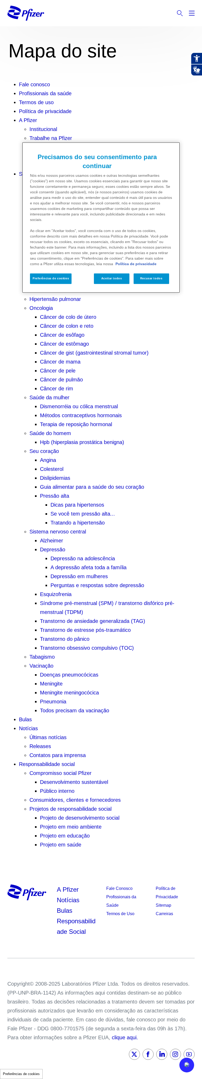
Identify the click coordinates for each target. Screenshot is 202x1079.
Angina (48, 460)
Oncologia (41, 308)
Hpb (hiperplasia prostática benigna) (82, 442)
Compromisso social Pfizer (60, 773)
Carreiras (164, 913)
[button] (186, 1065)
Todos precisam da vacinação (74, 710)
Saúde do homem (50, 433)
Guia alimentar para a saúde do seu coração (92, 487)
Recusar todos (151, 278)
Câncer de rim (56, 388)
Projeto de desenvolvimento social (79, 818)
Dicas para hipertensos (77, 505)
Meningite (51, 684)
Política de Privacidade (167, 892)
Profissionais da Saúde (121, 901)
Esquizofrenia (56, 594)
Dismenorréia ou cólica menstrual (79, 406)
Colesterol (51, 469)
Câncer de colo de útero (68, 317)
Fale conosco (34, 84)
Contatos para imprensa (57, 755)
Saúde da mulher (49, 397)
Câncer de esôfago (62, 335)
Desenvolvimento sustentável (74, 782)
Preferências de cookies (21, 1074)
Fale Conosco (119, 888)
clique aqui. (125, 1037)
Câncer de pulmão (61, 379)
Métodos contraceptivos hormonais (81, 415)
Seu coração (44, 451)
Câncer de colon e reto (66, 326)
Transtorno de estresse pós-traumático (85, 630)
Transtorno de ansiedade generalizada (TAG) (92, 621)
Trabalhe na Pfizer (50, 138)
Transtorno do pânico (64, 639)
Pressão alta (54, 496)
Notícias (28, 728)
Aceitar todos (111, 278)
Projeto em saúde (60, 845)
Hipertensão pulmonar (55, 299)
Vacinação (41, 666)
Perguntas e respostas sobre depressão (97, 585)
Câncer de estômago (64, 344)
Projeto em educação (65, 836)
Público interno (57, 791)
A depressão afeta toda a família (88, 567)
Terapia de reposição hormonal (76, 424)
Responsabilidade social (47, 764)
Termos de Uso (120, 913)
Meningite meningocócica (69, 692)
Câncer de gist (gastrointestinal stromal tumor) (94, 353)
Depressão (52, 549)
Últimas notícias (48, 737)
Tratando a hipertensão (77, 523)
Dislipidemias (55, 478)
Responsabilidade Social (76, 926)
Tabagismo (42, 657)
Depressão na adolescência (82, 558)
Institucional (43, 129)
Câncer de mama (60, 362)
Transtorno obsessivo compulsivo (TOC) (87, 648)
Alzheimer (51, 540)
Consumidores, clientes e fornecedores (75, 800)
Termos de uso (36, 102)
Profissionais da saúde (45, 93)
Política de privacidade (45, 111)
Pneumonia (53, 701)
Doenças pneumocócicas (69, 675)
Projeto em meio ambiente (71, 827)
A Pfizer (28, 120)
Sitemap (163, 905)
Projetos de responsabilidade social (70, 809)
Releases (40, 746)
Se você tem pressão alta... (82, 514)
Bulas (25, 719)
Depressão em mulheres (79, 576)
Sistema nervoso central (57, 532)
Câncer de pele (57, 371)
